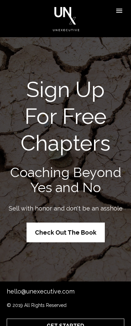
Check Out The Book (65, 232)
